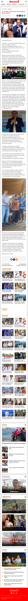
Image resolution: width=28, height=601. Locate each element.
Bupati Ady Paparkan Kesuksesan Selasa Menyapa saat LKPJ (19, 383)
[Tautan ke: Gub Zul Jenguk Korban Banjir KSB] (5, 469)
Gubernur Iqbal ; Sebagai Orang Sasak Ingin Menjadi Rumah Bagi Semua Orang (13, 487)
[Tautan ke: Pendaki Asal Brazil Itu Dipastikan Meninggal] (14, 434)
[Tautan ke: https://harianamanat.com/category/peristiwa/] (25, 425)
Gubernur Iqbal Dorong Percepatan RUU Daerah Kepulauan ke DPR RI (7, 418)
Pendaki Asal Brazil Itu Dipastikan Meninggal (13, 443)
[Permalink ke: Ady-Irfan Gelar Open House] (8, 390)
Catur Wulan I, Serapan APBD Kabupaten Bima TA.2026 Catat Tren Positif (20, 302)
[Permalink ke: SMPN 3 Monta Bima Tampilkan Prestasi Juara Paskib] (8, 355)
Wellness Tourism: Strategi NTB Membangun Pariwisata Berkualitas (14, 573)
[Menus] (2, 1)
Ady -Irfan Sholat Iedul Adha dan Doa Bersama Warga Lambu (7, 302)
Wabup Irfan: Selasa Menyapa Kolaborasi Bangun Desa (19, 372)
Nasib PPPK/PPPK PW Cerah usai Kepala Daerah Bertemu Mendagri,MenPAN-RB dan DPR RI (19, 291)
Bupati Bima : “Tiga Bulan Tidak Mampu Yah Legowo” (20, 360)
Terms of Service (17, 597)
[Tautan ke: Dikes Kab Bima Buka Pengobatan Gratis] (5, 449)
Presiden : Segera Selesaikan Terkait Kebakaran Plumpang (17, 461)
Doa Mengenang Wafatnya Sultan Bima (21, 264)
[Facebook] (11, 259)
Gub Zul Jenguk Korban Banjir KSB (16, 467)
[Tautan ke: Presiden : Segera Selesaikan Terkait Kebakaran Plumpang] (5, 463)
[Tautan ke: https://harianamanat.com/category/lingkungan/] (25, 497)
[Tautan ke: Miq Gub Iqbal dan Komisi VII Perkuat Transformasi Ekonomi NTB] (14, 559)
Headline (3, 16)
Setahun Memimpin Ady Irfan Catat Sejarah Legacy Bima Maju (7, 383)
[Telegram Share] (22, 16)
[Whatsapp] (25, 16)
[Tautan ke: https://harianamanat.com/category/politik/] (25, 476)
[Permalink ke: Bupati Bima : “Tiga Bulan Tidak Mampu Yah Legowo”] (20, 355)
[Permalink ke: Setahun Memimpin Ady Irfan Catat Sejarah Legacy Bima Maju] (8, 378)
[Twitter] (14, 259)
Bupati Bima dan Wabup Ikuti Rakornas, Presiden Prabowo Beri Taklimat (20, 418)
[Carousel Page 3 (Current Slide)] (14, 491)
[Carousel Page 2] (12, 491)
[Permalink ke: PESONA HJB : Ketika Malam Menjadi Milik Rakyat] (8, 286)
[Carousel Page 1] (10, 491)
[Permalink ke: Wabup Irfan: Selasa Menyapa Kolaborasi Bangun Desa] (20, 367)
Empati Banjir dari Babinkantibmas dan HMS (17, 454)
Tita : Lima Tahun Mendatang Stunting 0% (7, 264)
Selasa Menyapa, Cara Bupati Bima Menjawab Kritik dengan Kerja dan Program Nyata (7, 280)
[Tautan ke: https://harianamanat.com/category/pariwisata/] (25, 550)
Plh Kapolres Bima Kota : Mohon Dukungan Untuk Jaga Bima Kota (7, 406)
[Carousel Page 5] (17, 491)
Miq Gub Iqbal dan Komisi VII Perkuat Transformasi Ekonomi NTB (12, 569)
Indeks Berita (4, 599)
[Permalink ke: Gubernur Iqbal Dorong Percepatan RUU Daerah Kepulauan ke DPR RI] (8, 413)
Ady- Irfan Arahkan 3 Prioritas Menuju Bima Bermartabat (7, 372)
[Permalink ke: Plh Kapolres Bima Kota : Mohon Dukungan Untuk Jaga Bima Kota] (8, 401)
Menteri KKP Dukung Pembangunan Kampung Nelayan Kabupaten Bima (20, 406)
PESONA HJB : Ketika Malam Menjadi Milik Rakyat (6, 291)
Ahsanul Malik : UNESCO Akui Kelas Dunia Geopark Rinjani (13, 584)
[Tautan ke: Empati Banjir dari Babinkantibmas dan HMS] (5, 456)
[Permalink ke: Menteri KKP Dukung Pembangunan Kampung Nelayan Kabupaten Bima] (20, 401)
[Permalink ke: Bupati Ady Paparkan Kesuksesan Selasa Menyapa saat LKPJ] (20, 378)
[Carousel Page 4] (15, 491)
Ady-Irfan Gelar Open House (7, 395)
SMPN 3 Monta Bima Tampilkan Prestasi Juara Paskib (6, 360)
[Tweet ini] (20, 16)
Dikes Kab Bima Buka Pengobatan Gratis (16, 448)
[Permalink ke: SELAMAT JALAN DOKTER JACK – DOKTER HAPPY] (20, 390)
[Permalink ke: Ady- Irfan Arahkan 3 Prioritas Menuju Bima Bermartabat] (8, 367)
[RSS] (16, 259)
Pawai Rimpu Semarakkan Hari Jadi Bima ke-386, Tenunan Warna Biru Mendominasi (14, 580)
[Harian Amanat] (14, 1)
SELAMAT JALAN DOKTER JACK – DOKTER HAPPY (20, 395)
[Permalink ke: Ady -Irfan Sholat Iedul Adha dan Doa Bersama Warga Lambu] (8, 297)
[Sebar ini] (17, 16)
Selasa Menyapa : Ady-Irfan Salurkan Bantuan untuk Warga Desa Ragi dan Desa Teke (20, 280)
